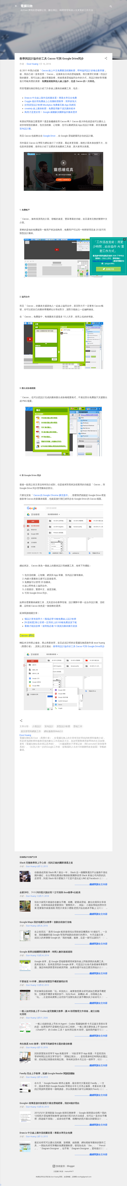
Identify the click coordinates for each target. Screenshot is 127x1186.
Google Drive (49, 135)
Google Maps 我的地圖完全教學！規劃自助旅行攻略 (46, 922)
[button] (105, 58)
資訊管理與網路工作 (31, 731)
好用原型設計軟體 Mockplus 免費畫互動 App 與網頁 (50, 105)
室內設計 (49, 726)
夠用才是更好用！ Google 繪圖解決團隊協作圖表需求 (51, 112)
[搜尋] (110, 7)
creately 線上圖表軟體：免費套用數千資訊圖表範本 (50, 108)
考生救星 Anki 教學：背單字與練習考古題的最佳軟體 (46, 1043)
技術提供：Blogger (65, 1166)
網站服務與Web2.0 (53, 731)
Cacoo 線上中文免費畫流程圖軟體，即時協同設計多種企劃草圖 (72, 70)
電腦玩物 (26, 6)
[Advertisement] (63, 33)
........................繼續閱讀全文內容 (91, 884)
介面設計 (36, 726)
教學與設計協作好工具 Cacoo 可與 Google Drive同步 (79, 646)
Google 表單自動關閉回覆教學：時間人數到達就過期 (46, 951)
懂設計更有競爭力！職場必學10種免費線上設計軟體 (50, 619)
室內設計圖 (25, 128)
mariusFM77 (69, 1171)
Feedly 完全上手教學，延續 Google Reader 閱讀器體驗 (47, 1073)
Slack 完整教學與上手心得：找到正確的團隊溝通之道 (46, 862)
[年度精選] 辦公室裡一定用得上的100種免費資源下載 (51, 622)
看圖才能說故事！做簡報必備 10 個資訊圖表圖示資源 (51, 626)
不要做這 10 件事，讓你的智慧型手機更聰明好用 (44, 981)
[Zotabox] (0, 1185)
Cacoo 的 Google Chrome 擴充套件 (50, 495)
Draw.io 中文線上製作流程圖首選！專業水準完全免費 (51, 97)
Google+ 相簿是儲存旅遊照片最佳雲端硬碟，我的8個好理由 (49, 1103)
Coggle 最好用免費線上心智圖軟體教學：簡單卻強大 (51, 101)
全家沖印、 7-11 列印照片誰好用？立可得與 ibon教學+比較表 (50, 892)
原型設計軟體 (63, 726)
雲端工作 (77, 726)
